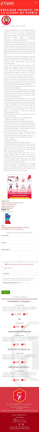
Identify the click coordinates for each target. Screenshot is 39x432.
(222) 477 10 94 (20, 420)
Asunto (3, 242)
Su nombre (4, 235)
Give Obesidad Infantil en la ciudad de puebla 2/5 (4, 209)
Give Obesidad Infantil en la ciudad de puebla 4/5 (7, 209)
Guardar (6, 292)
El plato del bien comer (8, 206)
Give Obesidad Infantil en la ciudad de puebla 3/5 (5, 209)
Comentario (5, 249)
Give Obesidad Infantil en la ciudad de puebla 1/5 (2, 209)
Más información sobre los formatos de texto (20, 264)
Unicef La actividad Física (8, 204)
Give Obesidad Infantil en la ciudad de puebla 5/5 (8, 209)
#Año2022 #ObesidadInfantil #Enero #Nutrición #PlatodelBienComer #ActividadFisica (15, 228)
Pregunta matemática (10, 282)
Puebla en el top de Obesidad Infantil (12, 203)
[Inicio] (7, 3)
